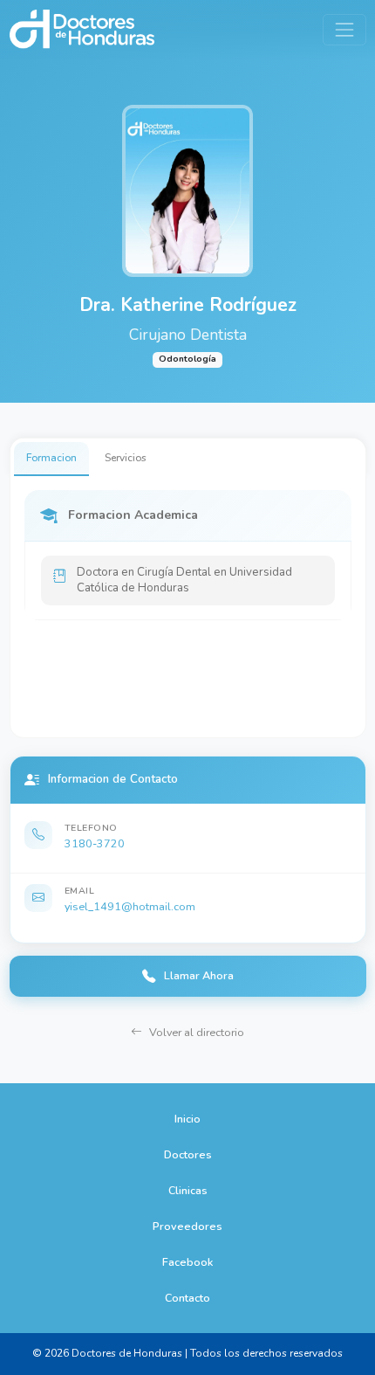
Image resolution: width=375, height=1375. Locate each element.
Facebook (187, 1261)
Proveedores (187, 1226)
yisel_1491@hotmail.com (130, 906)
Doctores (188, 1154)
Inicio (187, 1118)
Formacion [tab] (51, 458)
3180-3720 (95, 843)
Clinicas (188, 1190)
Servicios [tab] (126, 458)
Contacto (187, 1297)
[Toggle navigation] (344, 29)
